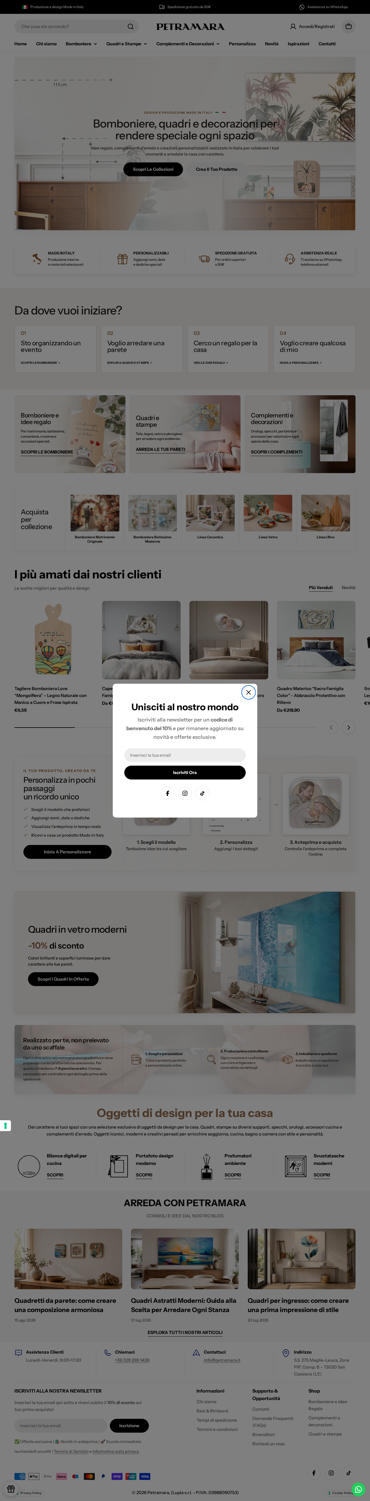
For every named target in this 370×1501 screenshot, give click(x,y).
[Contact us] (358, 1489)
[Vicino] (248, 692)
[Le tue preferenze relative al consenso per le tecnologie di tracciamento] (5, 1125)
